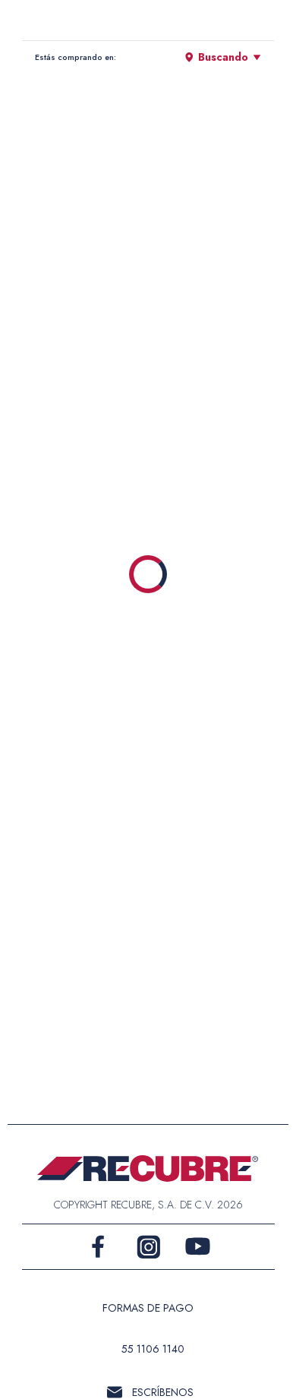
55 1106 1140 (152, 1348)
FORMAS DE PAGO (148, 1307)
